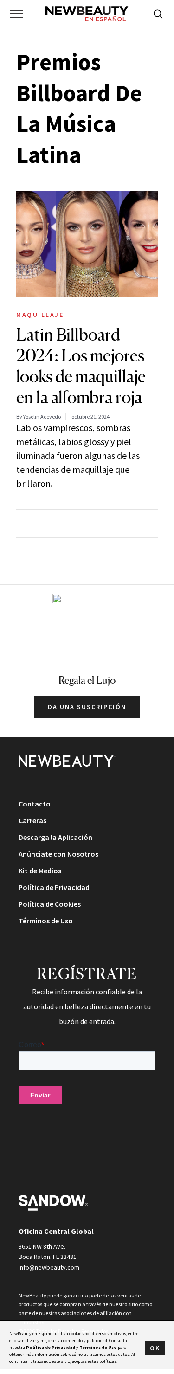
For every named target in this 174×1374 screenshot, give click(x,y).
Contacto (35, 803)
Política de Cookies (50, 904)
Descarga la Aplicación (55, 837)
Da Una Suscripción (87, 707)
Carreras (32, 820)
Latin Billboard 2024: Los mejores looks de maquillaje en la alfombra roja (81, 365)
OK (155, 1348)
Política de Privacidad (54, 887)
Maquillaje (40, 314)
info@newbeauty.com (49, 1267)
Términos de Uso (46, 920)
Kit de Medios (40, 870)
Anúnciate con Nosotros (58, 853)
